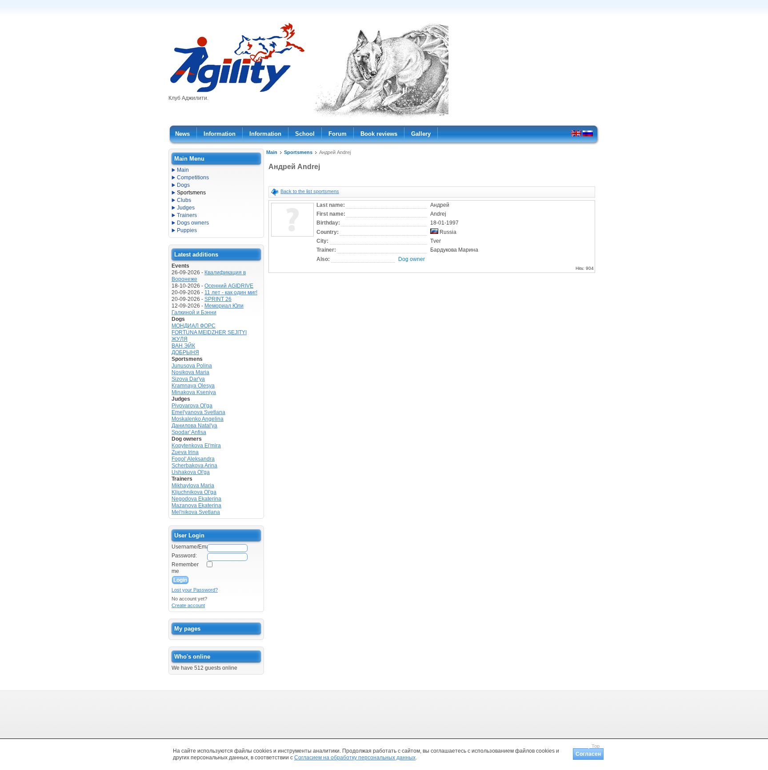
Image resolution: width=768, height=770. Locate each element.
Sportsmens (298, 152)
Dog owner (411, 259)
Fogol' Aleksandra (193, 459)
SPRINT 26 (218, 299)
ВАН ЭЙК (183, 346)
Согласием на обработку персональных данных (355, 757)
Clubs (184, 200)
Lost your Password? (195, 589)
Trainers (187, 215)
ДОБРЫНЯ (185, 352)
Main (271, 152)
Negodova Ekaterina (196, 499)
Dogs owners (193, 223)
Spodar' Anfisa (189, 432)
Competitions (193, 177)
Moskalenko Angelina (198, 419)
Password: (184, 556)
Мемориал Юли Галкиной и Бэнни (208, 309)
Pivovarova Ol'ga (192, 406)
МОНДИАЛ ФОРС (194, 326)
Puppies (187, 230)
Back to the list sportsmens (309, 191)
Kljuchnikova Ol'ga (194, 492)
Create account (188, 605)
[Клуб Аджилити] (237, 92)
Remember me (185, 567)
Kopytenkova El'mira (196, 445)
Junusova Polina (192, 366)
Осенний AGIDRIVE (228, 286)
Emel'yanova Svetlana (198, 412)
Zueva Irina (185, 452)
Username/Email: (189, 547)
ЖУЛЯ (180, 339)
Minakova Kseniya (194, 392)
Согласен (588, 754)
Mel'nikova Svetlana (196, 512)
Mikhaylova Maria (193, 485)
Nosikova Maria (190, 372)
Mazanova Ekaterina (196, 505)
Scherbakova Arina (194, 465)
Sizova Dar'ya (188, 379)
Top (596, 746)
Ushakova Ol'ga (191, 472)
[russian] (588, 133)
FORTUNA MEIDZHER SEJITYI (209, 332)
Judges (186, 208)
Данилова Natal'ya (194, 426)
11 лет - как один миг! (230, 292)
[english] (576, 133)
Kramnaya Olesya (193, 386)
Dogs (183, 185)
